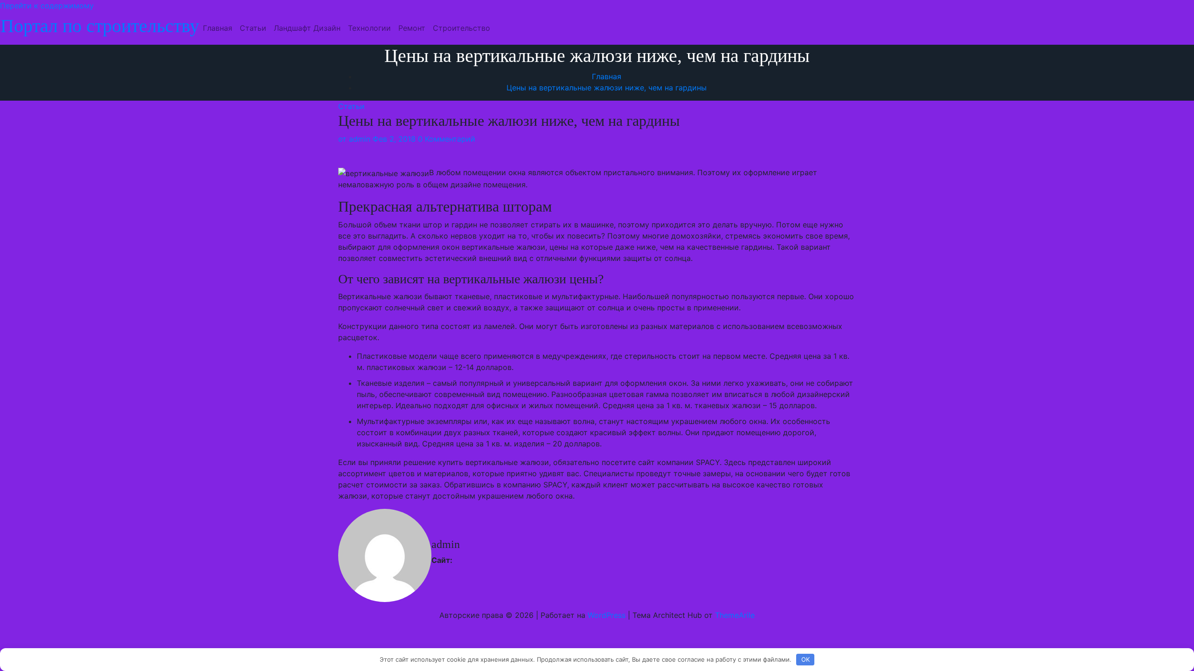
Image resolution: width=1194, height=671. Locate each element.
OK (805, 659)
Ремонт (411, 28)
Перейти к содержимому (47, 5)
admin (354, 139)
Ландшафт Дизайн (307, 28)
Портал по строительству (99, 25)
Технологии (369, 28)
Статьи (253, 28)
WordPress (606, 615)
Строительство (461, 28)
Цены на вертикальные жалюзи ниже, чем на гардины (607, 87)
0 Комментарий (446, 139)
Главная (217, 28)
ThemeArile (735, 615)
